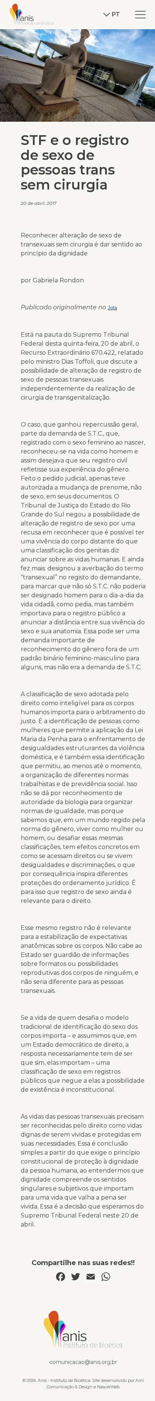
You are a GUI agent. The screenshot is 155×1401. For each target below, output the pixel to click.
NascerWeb (108, 1386)
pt (116, 14)
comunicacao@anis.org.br (83, 1362)
